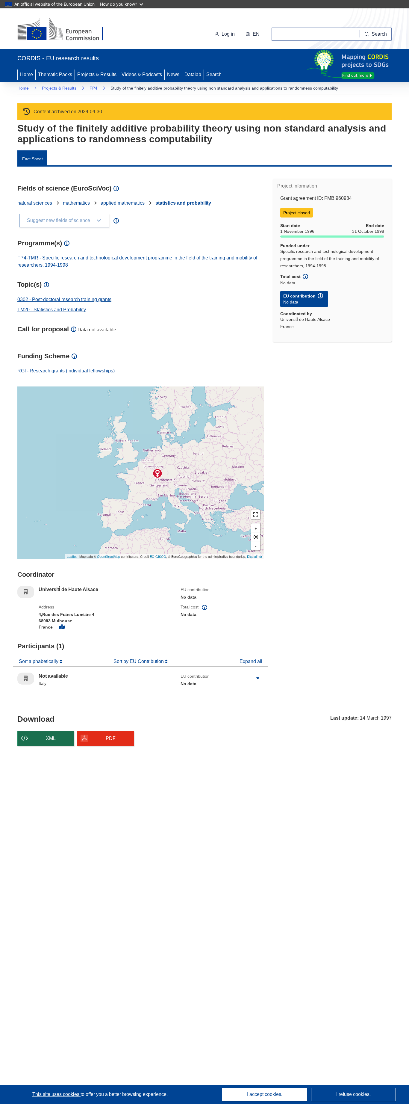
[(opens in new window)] (65, 30)
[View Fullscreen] (255, 514)
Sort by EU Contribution (139, 661)
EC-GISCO (158, 556)
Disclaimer (254, 556)
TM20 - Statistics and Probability (51, 309)
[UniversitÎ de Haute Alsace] (157, 473)
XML (51, 738)
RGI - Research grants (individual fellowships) (66, 370)
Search (214, 74)
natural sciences (34, 203)
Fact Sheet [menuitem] (32, 158)
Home (26, 74)
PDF (111, 738)
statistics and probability (183, 203)
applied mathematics (123, 203)
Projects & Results (96, 74)
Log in (228, 34)
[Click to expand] (258, 679)
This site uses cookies (56, 1094)
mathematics (76, 203)
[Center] (255, 536)
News (173, 74)
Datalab (192, 74)
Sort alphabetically (39, 661)
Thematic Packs (55, 74)
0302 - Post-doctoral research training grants (64, 299)
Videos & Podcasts (142, 74)
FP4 (93, 88)
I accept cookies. (264, 1094)
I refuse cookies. (353, 1094)
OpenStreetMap (108, 556)
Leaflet (72, 556)
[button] (252, 34)
